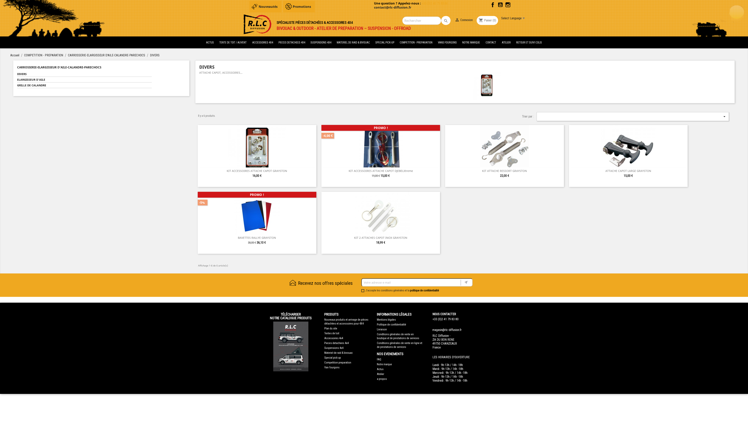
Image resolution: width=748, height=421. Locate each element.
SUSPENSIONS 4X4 (321, 42)
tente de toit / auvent (233, 42)
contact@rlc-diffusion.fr (392, 7)
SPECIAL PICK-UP (385, 42)
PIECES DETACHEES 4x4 (292, 42)
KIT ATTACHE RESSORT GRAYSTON (504, 171)
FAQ (379, 359)
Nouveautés (268, 6)
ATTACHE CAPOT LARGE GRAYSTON (628, 171)
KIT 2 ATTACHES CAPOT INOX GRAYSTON (380, 238)
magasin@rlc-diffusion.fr (447, 330)
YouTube (500, 4)
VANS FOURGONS (447, 42)
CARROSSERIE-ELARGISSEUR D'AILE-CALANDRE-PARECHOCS (59, 67)
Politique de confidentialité (391, 324)
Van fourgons (332, 367)
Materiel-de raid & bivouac (338, 352)
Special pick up (332, 357)
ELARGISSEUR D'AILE (31, 79)
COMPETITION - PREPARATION (416, 42)
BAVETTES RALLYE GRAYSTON (257, 238)
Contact (491, 42)
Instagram (508, 4)
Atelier (506, 42)
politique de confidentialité (424, 290)
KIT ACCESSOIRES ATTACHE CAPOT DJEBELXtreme (381, 171)
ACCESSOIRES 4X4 (263, 42)
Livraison (382, 329)
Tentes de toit (331, 333)
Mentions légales (386, 319)
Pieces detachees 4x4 (336, 343)
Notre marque (471, 42)
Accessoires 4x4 (333, 338)
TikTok (515, 4)
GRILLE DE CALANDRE (31, 85)
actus (210, 42)
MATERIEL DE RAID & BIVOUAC (353, 42)
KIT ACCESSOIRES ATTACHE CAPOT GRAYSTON (257, 171)
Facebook (492, 4)
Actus (380, 369)
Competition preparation (337, 362)
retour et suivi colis (529, 42)
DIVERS (22, 74)
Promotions (302, 6)
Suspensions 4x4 (333, 347)
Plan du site (330, 328)
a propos (382, 378)
